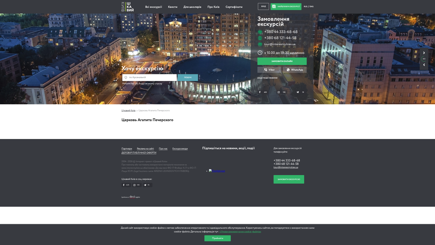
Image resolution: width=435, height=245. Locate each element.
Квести (172, 7)
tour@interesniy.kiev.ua (279, 44)
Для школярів (192, 7)
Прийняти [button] (217, 238)
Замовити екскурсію (289, 179)
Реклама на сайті (145, 149)
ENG (312, 6)
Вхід (263, 6)
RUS (306, 6)
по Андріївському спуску (148, 83)
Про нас (163, 149)
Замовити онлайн (282, 61)
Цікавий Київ (128, 110)
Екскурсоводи (180, 149)
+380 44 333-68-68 (281, 32)
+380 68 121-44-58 (280, 38)
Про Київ (213, 7)
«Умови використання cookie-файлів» (240, 231)
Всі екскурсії (153, 7)
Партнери (126, 149)
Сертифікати (234, 7)
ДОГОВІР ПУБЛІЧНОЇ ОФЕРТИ (138, 153)
